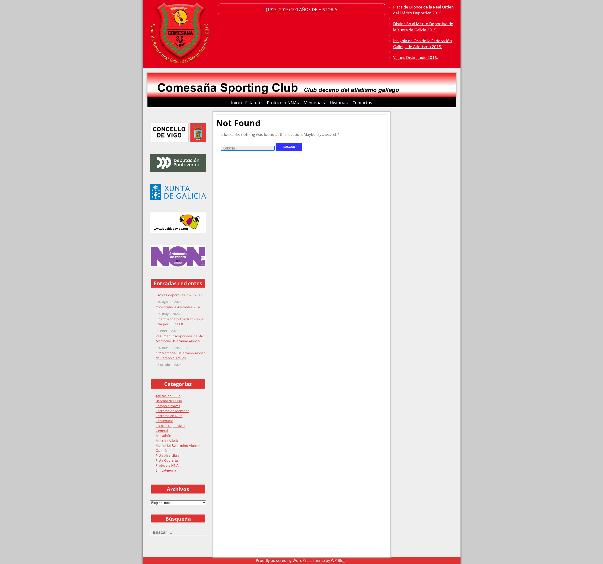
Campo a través (168, 406)
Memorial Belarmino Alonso (178, 445)
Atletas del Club (168, 396)
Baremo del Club (169, 401)
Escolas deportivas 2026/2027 (179, 295)
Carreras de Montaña (172, 411)
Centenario (164, 421)
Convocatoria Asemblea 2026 (178, 307)
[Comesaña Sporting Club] (180, 34)
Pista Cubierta (167, 460)
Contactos (362, 102)
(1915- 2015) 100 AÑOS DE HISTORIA (301, 9)
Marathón (163, 435)
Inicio (236, 102)
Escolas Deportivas (170, 425)
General (162, 430)
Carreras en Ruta (169, 416)
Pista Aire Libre (167, 455)
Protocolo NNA (282, 102)
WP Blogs (339, 560)
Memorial (313, 102)
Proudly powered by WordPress (284, 560)
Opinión (162, 450)
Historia (337, 102)
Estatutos (254, 102)
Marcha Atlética (168, 440)
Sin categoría (166, 470)
